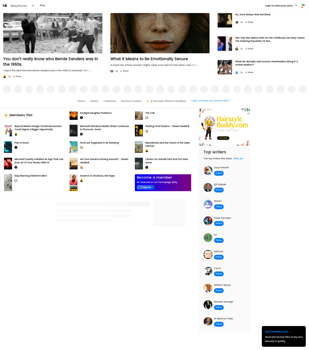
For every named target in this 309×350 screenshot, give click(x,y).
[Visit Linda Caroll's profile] (236, 22)
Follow (219, 173)
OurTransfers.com (277, 332)
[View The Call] (139, 116)
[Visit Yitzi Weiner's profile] (236, 49)
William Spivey (222, 285)
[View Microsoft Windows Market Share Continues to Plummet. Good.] (74, 130)
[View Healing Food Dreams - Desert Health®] (139, 130)
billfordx (218, 251)
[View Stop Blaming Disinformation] (8, 182)
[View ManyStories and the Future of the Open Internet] (139, 147)
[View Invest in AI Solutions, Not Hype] (74, 182)
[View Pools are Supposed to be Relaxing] (74, 147)
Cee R (217, 268)
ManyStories (18, 5)
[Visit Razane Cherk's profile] (111, 71)
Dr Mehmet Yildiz (223, 319)
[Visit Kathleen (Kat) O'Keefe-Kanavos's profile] (146, 131)
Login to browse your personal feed (210, 100)
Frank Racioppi (222, 218)
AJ (215, 235)
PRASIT (218, 201)
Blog (42, 5)
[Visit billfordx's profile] (146, 118)
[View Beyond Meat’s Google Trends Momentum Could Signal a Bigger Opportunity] (8, 130)
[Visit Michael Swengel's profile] (81, 134)
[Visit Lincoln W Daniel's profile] (4, 77)
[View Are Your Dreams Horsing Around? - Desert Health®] (74, 163)
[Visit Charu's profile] (236, 72)
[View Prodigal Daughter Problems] (74, 116)
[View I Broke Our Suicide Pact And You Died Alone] (139, 163)
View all (237, 158)
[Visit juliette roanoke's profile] (81, 118)
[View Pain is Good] (8, 147)
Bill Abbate (220, 184)
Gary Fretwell (221, 167)
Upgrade (147, 187)
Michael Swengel (223, 302)
